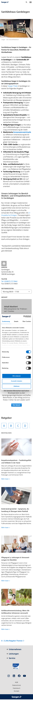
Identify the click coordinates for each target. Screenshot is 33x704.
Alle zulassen (16, 376)
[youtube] (24, 676)
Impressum (16, 688)
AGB (16, 682)
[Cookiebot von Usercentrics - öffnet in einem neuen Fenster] (23, 316)
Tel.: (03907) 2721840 (9, 281)
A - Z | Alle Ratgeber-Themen (12, 640)
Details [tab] (16, 321)
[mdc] (16, 666)
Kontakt (16, 691)
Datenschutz (16, 685)
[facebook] (19, 676)
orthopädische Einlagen (16, 214)
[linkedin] (13, 676)
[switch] (28, 357)
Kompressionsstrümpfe (22, 132)
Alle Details (16, 405)
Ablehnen (16, 386)
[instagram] (8, 676)
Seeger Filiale (12, 86)
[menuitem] (26, 2)
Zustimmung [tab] (6, 321)
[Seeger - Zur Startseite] (4, 2)
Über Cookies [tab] (27, 321)
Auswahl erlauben (16, 381)
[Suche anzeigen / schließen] (26, 2)
